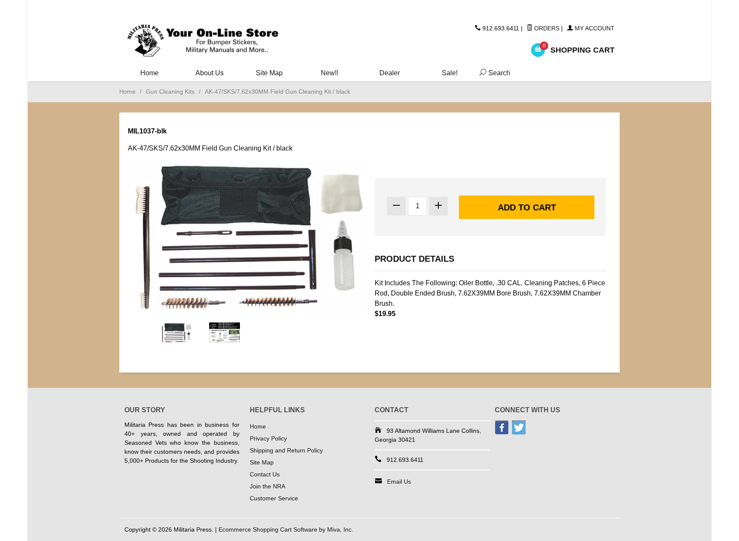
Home (149, 73)
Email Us (399, 481)
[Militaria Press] (202, 40)
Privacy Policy (268, 438)
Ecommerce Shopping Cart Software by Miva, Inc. (286, 529)
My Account (594, 28)
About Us (209, 73)
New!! (329, 73)
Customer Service (274, 498)
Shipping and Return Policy (286, 450)
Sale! (450, 73)
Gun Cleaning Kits (170, 91)
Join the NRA (267, 486)
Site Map (269, 73)
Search (493, 73)
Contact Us (265, 474)
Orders (545, 28)
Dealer (389, 73)
